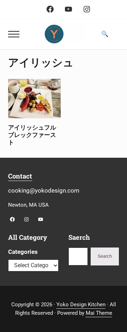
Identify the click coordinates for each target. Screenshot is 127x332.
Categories (23, 252)
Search (105, 256)
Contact (20, 176)
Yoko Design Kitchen (80, 304)
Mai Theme (99, 313)
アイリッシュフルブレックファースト (32, 135)
